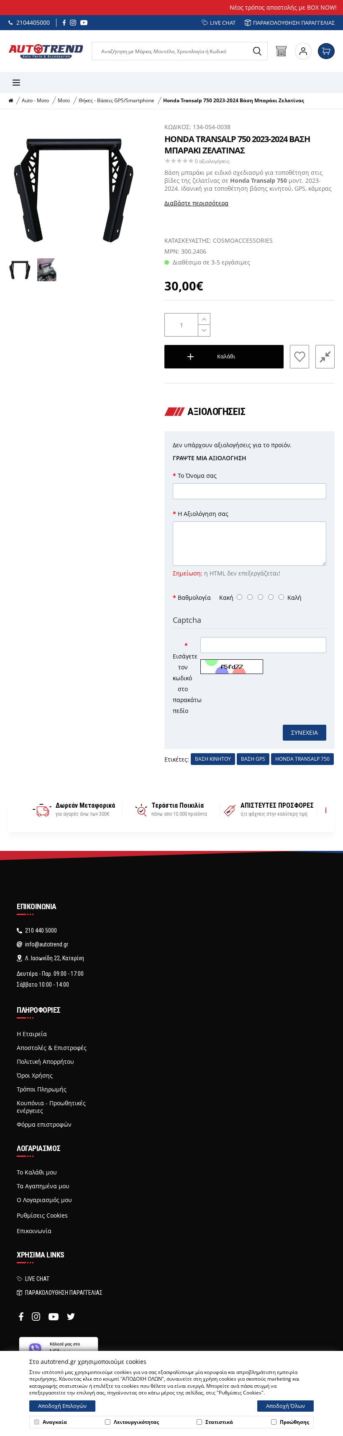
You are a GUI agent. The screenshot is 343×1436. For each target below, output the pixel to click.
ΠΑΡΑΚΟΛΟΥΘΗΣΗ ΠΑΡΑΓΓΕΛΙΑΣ (294, 22)
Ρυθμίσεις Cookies (42, 1215)
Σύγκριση (325, 356)
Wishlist (299, 356)
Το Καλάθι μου (37, 1172)
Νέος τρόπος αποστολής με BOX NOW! (171, 7)
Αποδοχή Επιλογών (62, 1406)
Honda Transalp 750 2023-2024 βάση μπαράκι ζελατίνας (233, 100)
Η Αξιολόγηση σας (203, 514)
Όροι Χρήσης (35, 1075)
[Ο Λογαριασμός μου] (303, 51)
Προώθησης (294, 1422)
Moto (64, 100)
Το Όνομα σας (197, 476)
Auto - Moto (35, 100)
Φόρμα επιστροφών (44, 1124)
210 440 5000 (41, 930)
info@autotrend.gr (46, 944)
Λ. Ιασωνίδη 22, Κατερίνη (54, 958)
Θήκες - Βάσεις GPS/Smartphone (116, 100)
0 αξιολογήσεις (212, 161)
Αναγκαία (55, 1422)
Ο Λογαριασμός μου (44, 1200)
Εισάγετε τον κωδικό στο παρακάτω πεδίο (183, 683)
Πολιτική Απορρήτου (45, 1061)
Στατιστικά (219, 1422)
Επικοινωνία (34, 1231)
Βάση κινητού (213, 758)
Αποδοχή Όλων (285, 1406)
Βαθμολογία (194, 597)
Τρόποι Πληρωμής (42, 1089)
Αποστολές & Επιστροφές (52, 1048)
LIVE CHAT (222, 22)
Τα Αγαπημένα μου (43, 1186)
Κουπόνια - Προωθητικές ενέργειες (51, 1107)
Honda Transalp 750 (302, 758)
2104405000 (33, 22)
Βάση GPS (253, 758)
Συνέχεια (304, 732)
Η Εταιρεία (32, 1034)
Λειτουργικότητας (136, 1422)
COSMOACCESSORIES (243, 240)
